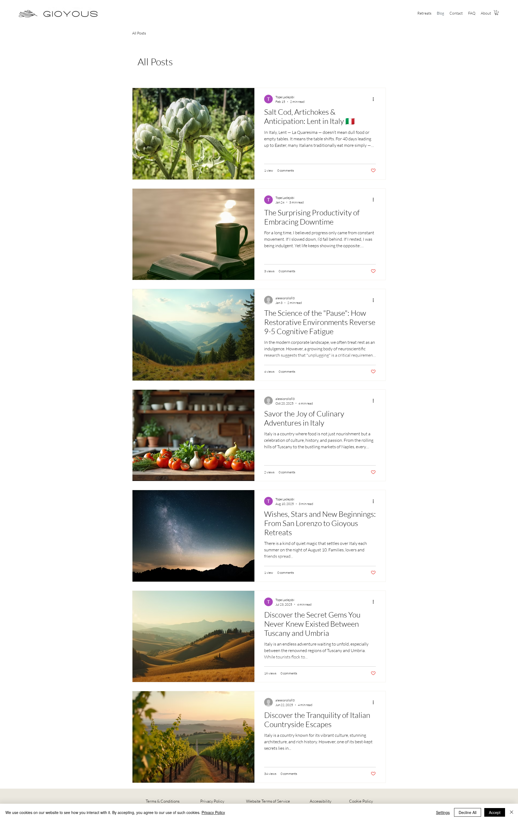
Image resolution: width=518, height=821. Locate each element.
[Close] (511, 812)
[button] (424, 13)
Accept (494, 812)
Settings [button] (443, 812)
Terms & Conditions (162, 801)
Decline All (467, 812)
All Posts (139, 33)
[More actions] (375, 99)
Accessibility (320, 801)
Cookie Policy (361, 801)
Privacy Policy (211, 801)
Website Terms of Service (268, 801)
